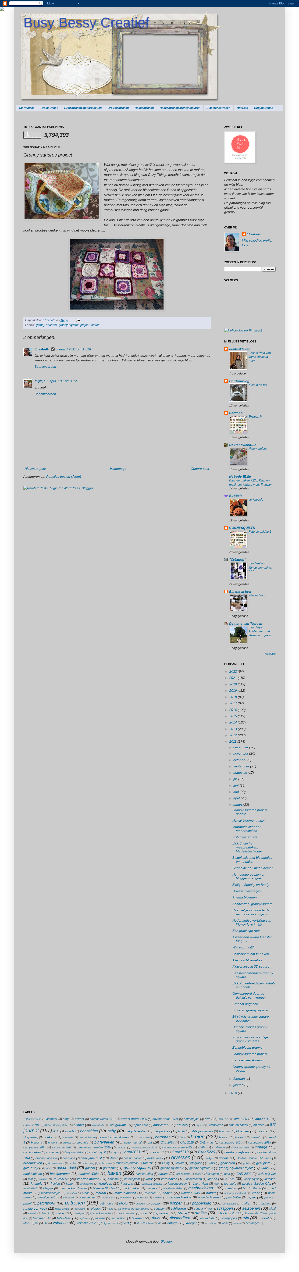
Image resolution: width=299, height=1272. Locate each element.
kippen (212, 1179)
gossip (90, 1168)
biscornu (225, 1131)
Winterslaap (256, 595)
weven (237, 1223)
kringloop (105, 1183)
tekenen (138, 1218)
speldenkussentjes (100, 1213)
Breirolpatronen (118, 108)
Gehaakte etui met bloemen (253, 868)
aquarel (182, 1125)
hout (227, 1174)
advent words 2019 (102, 1119)
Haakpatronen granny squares (180, 108)
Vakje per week (110, 1223)
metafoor (231, 1188)
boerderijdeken (87, 1137)
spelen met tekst (125, 1213)
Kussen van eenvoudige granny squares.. (250, 1039)
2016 (233, 710)
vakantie (60, 1223)
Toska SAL (207, 1218)
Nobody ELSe (240, 476)
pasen (267, 1197)
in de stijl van (267, 1174)
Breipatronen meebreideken (83, 108)
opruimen (142, 1197)
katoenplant (132, 1179)
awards (69, 1131)
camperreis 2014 (230, 1142)
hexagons (212, 1174)
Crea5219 (180, 1152)
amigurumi (118, 1125)
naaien (168, 1193)
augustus (240, 772)
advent (79, 1119)
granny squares (46, 325)
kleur (229, 1178)
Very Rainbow (145, 1223)
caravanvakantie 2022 (177, 1147)
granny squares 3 (201, 1168)
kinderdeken (193, 1179)
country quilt (97, 1152)
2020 (233, 684)
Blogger (166, 1241)
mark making (131, 1188)
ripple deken (62, 1208)
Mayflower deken (173, 1188)
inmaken (43, 1179)
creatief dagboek (236, 1152)
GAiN (211, 1163)
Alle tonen (270, 653)
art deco (258, 1125)
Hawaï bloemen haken (249, 820)
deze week (155, 1158)
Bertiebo (236, 413)
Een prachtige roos (246, 931)
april (237, 798)
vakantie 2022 (86, 1223)
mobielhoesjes (51, 1193)
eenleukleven (239, 349)
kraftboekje (86, 1183)
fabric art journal (127, 1163)
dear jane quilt (91, 1158)
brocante (82, 1142)
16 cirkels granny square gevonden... (250, 1018)
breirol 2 (240, 1137)
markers (151, 1188)
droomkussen (56, 1163)
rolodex (95, 1208)
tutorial (264, 1218)
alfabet (79, 1125)
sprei (143, 1213)
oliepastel (68, 1197)
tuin (246, 1218)
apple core (141, 1125)
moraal (101, 1193)
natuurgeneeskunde (235, 1193)
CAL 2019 (187, 1142)
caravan (121, 1147)
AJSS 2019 (31, 1125)
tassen (100, 1218)
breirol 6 (52, 1142)
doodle (224, 1158)
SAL (111, 1208)
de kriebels (256, 499)
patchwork (46, 1203)
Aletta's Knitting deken (56, 1125)
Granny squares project (249, 1054)
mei (236, 792)
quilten (246, 1203)
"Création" (237, 559)
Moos (85, 1193)
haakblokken (32, 1174)
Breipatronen (49, 108)
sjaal (272, 1208)
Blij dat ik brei (240, 591)
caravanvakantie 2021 (144, 1147)
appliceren (161, 1125)
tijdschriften (180, 1218)
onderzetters (87, 1197)
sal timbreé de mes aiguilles (133, 1208)
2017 (233, 703)
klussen (270, 1179)
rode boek (79, 1208)
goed (49, 1168)
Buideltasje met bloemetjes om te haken (252, 859)
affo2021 (261, 1119)
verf (126, 1223)
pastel (27, 1203)
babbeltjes (89, 1131)
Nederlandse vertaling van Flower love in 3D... (251, 922)
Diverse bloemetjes (246, 891)
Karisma (113, 1179)
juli (235, 779)
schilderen (178, 1208)
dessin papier (133, 1158)
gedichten (228, 1163)
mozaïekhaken (125, 1193)
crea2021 (132, 1152)
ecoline (73, 1163)
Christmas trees (240, 1147)
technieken (118, 1218)
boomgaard (144, 1137)
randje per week (35, 1208)
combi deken (32, 1152)
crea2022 (157, 1152)
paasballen (233, 1197)
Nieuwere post (35, 468)
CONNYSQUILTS (242, 528)
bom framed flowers (115, 1137)
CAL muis (206, 1142)
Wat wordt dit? (243, 947)
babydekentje (135, 1131)
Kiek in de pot (258, 385)
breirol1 (67, 1142)
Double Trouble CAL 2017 (254, 1158)
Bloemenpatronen (218, 108)
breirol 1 (224, 1137)
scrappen (225, 1208)
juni (236, 785)
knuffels (36, 1183)
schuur (198, 1208)
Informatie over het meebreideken (246, 829)
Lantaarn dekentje (152, 1183)
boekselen (68, 1137)
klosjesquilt (251, 1179)
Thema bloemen (244, 897)
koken (70, 1183)
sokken (60, 1213)
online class (108, 1197)
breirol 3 (256, 1137)
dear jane (69, 1158)
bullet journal (133, 1142)
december (241, 747)
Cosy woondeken (74, 1152)
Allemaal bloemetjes (247, 960)
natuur (211, 1193)
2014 (233, 722)
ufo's (26, 1223)
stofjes (201, 1213)
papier (251, 1197)
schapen (159, 1208)
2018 (233, 697)
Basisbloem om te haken (250, 954)
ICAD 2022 (243, 1174)
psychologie (229, 1203)
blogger (263, 1131)
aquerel (200, 1125)
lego (216, 1183)
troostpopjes (229, 1218)
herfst (198, 1173)
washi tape (211, 1223)
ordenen (157, 1197)
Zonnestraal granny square (252, 904)
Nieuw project (258, 448)
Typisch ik (255, 416)
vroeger (191, 1223)
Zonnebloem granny (247, 1047)
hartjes (163, 1174)
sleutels (32, 1213)
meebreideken (200, 1188)
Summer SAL (42, 1218)
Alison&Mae (98, 1125)
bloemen (242, 1131)
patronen (75, 1203)
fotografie (195, 1163)
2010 (233, 1093)
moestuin (72, 1193)
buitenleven (104, 1142)
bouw (183, 1137)
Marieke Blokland (105, 1188)
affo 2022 (224, 1119)
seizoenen (251, 1208)
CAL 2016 (167, 1142)
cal (150, 1142)
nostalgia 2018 (47, 1197)
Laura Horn (200, 1183)
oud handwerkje (179, 1197)
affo (207, 1119)
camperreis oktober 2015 (94, 1147)
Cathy (202, 1147)
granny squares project (74, 325)
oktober (239, 760)
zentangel (252, 1223)
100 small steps (32, 1119)
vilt (159, 1223)
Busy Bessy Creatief (86, 22)
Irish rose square (244, 837)
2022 (233, 671)
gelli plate (263, 1163)
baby (111, 1131)
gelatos (247, 1163)
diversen (180, 1157)
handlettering (144, 1174)
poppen (176, 1203)
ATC (56, 1131)
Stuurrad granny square (250, 1010)
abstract (51, 1119)
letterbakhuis (30, 1188)
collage (261, 1147)
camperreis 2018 (61, 1147)
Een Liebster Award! (247, 1060)
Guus (265, 1168)
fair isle (148, 1163)
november (241, 753)
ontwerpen (126, 1197)
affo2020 (240, 1119)
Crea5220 (206, 1152)
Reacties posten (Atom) (63, 476)
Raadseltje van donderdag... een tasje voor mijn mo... (253, 912)
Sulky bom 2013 (227, 1213)
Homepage (118, 468)
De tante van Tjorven (245, 623)
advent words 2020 (134, 1119)
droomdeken (32, 1163)
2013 (233, 729)
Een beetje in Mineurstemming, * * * (260, 567)
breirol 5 (36, 1142)
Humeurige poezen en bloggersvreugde (248, 876)
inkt (30, 1179)
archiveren (216, 1125)
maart (238, 804)
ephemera (105, 1163)
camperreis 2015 (259, 1142)
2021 (233, 678)
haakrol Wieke (89, 1174)
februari (239, 1078)
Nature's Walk (190, 1193)
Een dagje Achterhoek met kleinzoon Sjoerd (260, 631)
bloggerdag (30, 1137)
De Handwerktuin (242, 445)
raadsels (265, 1203)
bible (181, 1131)
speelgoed (79, 1213)
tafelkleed (64, 1218)
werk (225, 1223)
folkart (179, 1163)
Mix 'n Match (252, 1188)
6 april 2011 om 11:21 (63, 381)
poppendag (201, 1203)
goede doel (66, 1167)
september (241, 766)
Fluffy (166, 1163)
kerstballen (169, 1179)
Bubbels (235, 496)
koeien (55, 1183)
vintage (172, 1223)
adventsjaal (191, 1119)
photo (123, 1203)
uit (36, 1223)
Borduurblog (239, 381)
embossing (88, 1163)
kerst (149, 1179)
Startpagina (27, 108)
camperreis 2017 (34, 1147)
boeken (48, 1137)
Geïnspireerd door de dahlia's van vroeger (249, 995)
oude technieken (209, 1197)
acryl (66, 1119)
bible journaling (201, 1131)
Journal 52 (61, 1179)
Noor (256, 1193)
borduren (163, 1137)
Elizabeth (49, 320)
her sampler (183, 1173)
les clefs (230, 1183)
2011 (233, 741)
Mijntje (40, 381)
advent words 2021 (165, 1119)
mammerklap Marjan (73, 1188)
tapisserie (84, 1218)
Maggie (48, 1188)
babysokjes (161, 1131)
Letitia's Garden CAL (256, 1183)
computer (52, 1152)
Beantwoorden (45, 366)
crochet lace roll (46, 1158)
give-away (30, 1168)
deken (114, 1158)
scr (210, 1208)
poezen (156, 1203)
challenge (218, 1147)
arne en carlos (238, 1125)
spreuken (163, 1213)
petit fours (107, 1203)
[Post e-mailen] (77, 320)
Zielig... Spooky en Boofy (250, 885)
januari (238, 1085)
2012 (233, 735)
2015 (233, 716)
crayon (115, 1152)
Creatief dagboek (245, 1004)
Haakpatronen (144, 108)
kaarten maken (88, 1179)
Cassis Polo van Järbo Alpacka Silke (260, 357)
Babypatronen (263, 108)
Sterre (182, 1213)
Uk (45, 1223)
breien (198, 1137)
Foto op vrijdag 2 (260, 531)
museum (151, 1193)
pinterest (141, 1203)
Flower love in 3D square (250, 966)
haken (95, 325)
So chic (46, 1213)
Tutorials (242, 108)
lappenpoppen (177, 1183)
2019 (233, 690)
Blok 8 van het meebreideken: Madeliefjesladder (247, 847)
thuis (156, 1218)
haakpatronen (60, 1174)
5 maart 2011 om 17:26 (73, 349)
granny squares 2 (172, 1168)
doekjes (209, 1158)
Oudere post (200, 468)
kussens (127, 1183)
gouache (109, 1168)
